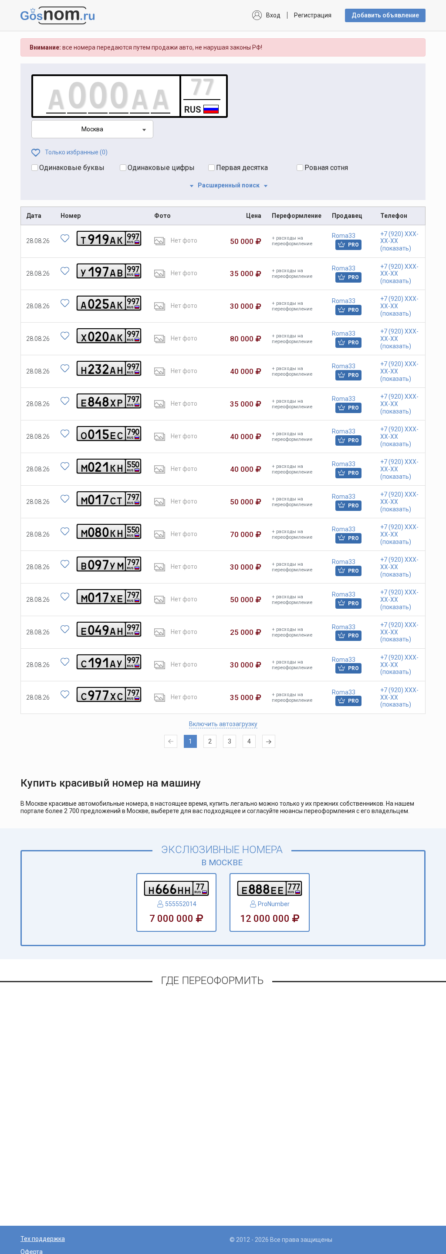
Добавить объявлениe (385, 15)
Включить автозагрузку (223, 723)
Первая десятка (242, 167)
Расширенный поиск (228, 185)
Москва (92, 129)
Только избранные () (76, 152)
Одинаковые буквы (72, 167)
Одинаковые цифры (161, 167)
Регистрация (312, 15)
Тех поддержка (42, 1238)
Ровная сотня (326, 167)
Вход (273, 15)
